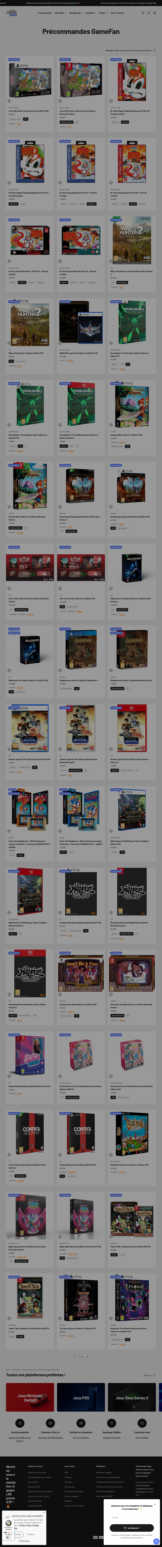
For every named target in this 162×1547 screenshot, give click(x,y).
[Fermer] (155, 1504)
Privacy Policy (25, 1525)
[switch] (8, 1537)
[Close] (44, 1512)
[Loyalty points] (156, 1541)
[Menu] (12, 1520)
